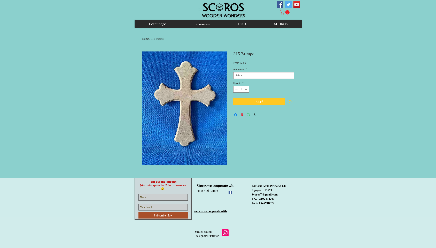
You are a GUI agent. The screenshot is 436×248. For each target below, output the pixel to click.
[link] (285, 12)
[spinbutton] (241, 89)
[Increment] (246, 89)
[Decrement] (236, 89)
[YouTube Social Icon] (296, 4)
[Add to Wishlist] (290, 101)
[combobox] (263, 75)
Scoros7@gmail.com (265, 194)
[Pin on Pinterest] (242, 115)
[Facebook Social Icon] (280, 4)
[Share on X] (255, 115)
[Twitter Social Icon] (288, 4)
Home (145, 38)
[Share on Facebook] (235, 115)
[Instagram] (225, 232)
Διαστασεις (240, 69)
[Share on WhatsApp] (248, 115)
